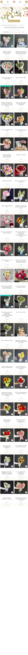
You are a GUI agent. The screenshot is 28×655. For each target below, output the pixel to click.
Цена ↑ (19, 32)
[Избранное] (12, 46)
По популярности (13, 32)
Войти (26, 4)
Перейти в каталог (14, 21)
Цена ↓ (23, 32)
